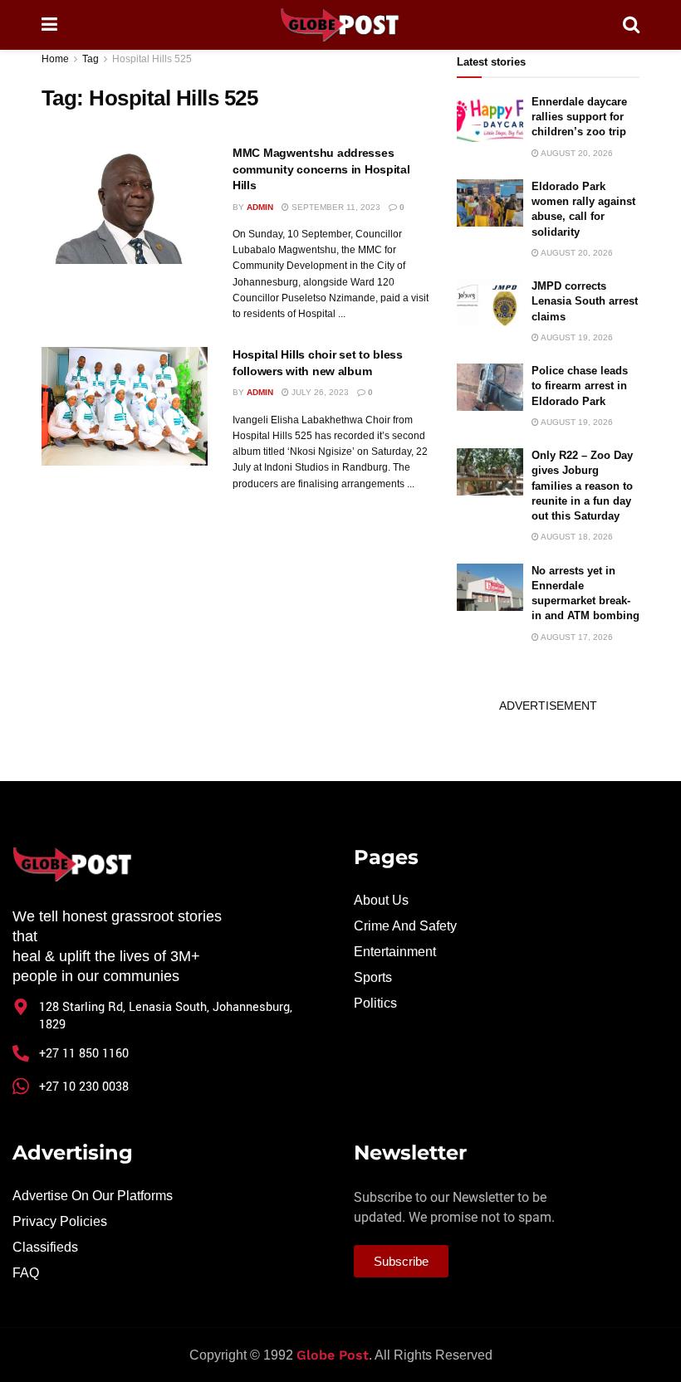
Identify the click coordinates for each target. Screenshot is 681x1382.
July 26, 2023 (319, 392)
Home (55, 59)
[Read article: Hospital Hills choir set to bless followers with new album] (125, 406)
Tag (90, 59)
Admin (260, 207)
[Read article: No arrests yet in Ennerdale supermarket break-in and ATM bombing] (490, 587)
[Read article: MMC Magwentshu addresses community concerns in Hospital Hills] (125, 204)
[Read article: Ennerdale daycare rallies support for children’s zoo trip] (490, 118)
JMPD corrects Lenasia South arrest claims (585, 301)
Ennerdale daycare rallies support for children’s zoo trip (579, 116)
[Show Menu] (49, 25)
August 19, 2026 (576, 337)
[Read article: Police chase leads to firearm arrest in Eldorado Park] (490, 387)
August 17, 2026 (576, 637)
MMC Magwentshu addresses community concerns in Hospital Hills (321, 169)
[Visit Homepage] (339, 25)
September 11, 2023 (334, 207)
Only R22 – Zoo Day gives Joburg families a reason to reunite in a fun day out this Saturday (582, 485)
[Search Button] (631, 25)
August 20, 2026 (576, 153)
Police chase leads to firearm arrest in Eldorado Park (580, 385)
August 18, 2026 (576, 536)
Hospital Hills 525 (152, 59)
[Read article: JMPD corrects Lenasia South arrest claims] (490, 302)
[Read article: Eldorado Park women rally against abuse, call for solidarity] (490, 203)
